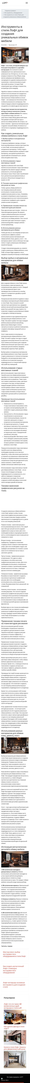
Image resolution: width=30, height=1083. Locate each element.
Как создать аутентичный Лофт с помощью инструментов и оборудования (13, 969)
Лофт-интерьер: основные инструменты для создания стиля (14, 985)
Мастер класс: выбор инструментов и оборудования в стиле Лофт (14, 954)
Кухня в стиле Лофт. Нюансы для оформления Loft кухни (15, 1048)
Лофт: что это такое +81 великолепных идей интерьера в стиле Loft (13, 1006)
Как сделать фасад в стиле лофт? (14, 1028)
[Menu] (27, 3)
